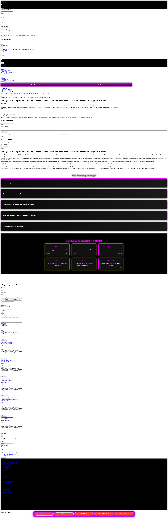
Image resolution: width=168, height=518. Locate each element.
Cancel (2, 148)
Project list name (4, 144)
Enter (2, 124)
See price (2, 295)
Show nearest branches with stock (9, 446)
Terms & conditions (7, 491)
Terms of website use (7, 493)
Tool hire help (6, 470)
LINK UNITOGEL (5, 71)
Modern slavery (6, 489)
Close (2, 82)
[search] (7, 12)
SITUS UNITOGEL (5, 76)
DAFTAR (3, 78)
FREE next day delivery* (17, 80)
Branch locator (6, 461)
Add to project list (4, 131)
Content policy (6, 486)
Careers (4, 476)
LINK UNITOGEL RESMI (6, 74)
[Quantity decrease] (3, 321)
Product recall (6, 464)
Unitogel (2, 69)
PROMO (45, 514)
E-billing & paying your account (10, 463)
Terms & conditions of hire (8, 492)
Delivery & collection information (10, 462)
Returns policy (6, 467)
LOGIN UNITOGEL (5, 70)
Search (2, 10)
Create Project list (4, 146)
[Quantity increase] (2, 321)
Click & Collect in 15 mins (6, 80)
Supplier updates (6, 469)
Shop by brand (6, 468)
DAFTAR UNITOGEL (5, 73)
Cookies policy (6, 487)
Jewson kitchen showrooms (9, 479)
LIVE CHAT (124, 513)
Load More (3, 457)
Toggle (2, 8)
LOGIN (2, 77)
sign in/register (64, 134)
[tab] (1, 436)
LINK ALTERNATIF (105, 513)
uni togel (10, 161)
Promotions (5, 466)
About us (5, 475)
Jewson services (6, 478)
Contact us (5, 477)
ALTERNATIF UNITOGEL (7, 72)
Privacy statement (6, 490)
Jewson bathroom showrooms (9, 481)
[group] (1, 446)
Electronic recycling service (9, 482)
